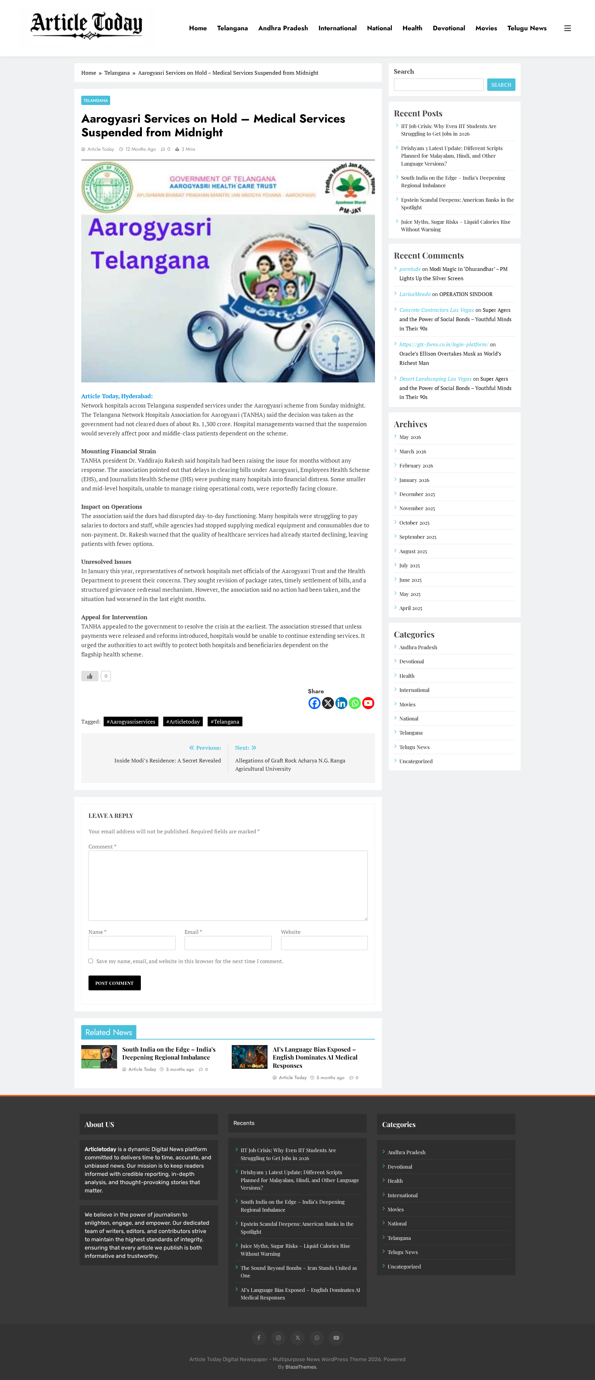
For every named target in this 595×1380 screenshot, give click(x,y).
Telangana (232, 28)
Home (198, 28)
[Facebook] (315, 703)
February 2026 (416, 465)
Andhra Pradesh (283, 28)
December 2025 (417, 494)
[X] (328, 703)
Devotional (449, 28)
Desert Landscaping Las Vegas (435, 378)
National (379, 28)
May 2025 (409, 593)
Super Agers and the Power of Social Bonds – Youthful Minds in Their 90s (455, 319)
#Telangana (225, 721)
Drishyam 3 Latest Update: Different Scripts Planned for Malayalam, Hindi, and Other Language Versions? (452, 156)
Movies (486, 28)
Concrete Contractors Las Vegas (436, 310)
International (338, 28)
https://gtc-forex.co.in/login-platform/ (444, 344)
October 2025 (414, 522)
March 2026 (412, 451)
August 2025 (413, 551)
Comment (102, 846)
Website (291, 932)
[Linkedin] (341, 703)
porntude (410, 269)
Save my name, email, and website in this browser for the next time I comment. (189, 961)
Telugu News (527, 28)
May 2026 (410, 436)
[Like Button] (89, 676)
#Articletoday (183, 721)
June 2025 (410, 579)
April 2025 (410, 607)
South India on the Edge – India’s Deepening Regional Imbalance (169, 1053)
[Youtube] (368, 703)
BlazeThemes (300, 1367)
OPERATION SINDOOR (466, 294)
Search (404, 71)
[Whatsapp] (355, 703)
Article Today (100, 149)
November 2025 (417, 508)
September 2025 (417, 536)
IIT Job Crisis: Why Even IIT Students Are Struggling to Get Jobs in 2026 (449, 130)
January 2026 (414, 479)
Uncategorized (416, 761)
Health (412, 28)
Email (193, 932)
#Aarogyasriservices (131, 721)
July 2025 (409, 565)
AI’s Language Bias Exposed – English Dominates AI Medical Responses (315, 1057)
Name (97, 932)
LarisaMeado (415, 294)
